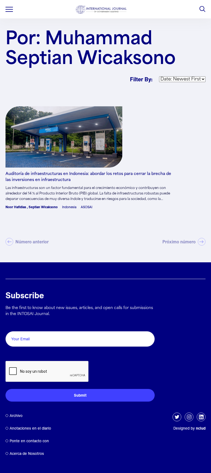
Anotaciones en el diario (30, 428)
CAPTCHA (18, 354)
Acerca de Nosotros (27, 453)
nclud (201, 428)
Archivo (16, 415)
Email (12, 325)
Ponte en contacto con (29, 440)
